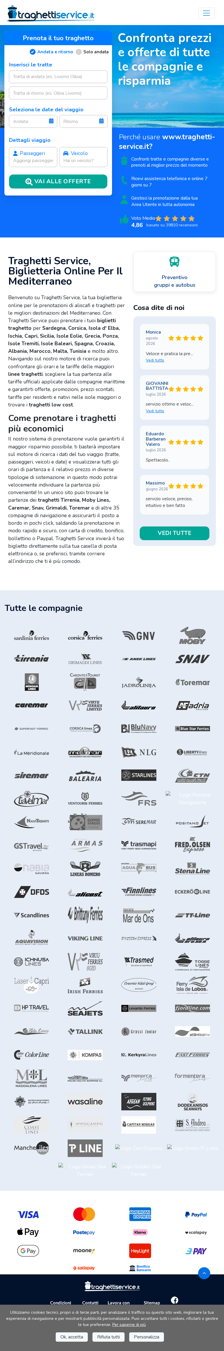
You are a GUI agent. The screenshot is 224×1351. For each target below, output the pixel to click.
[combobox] (58, 76)
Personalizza (146, 1337)
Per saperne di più (129, 1324)
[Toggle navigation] (206, 13)
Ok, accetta (71, 1337)
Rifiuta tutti (108, 1337)
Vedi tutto (155, 360)
